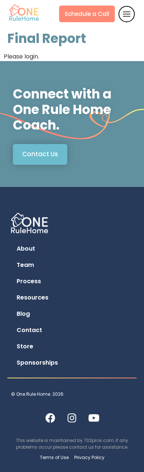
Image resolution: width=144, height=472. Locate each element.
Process (29, 281)
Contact (29, 330)
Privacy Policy (89, 457)
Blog (23, 313)
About (26, 248)
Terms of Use (54, 457)
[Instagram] (72, 418)
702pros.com (99, 440)
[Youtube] (94, 418)
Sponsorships (37, 362)
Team (25, 265)
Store (25, 346)
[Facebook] (50, 418)
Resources (32, 297)
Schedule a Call (87, 14)
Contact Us (40, 154)
